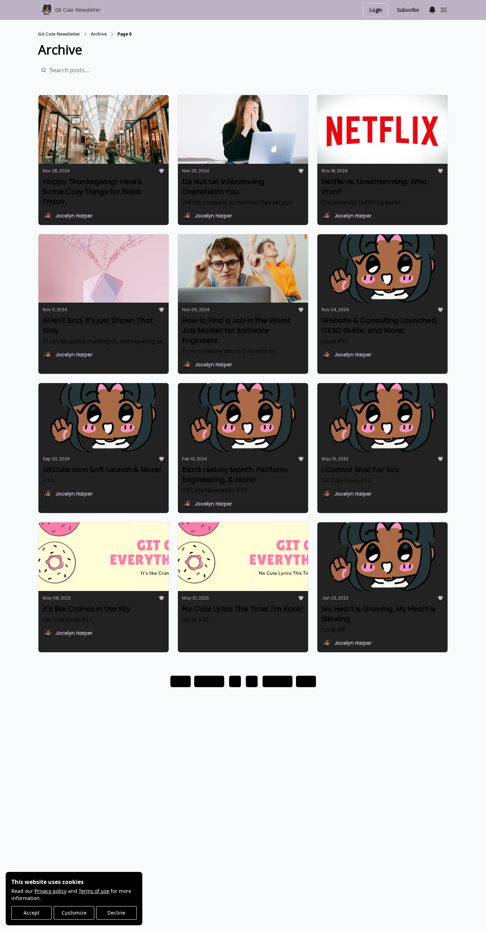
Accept (31, 912)
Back (213, 681)
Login (375, 9)
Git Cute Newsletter (59, 34)
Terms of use (94, 891)
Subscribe (408, 9)
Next (273, 681)
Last (306, 681)
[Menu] (432, 9)
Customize (74, 912)
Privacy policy (51, 891)
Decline (116, 912)
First (180, 681)
